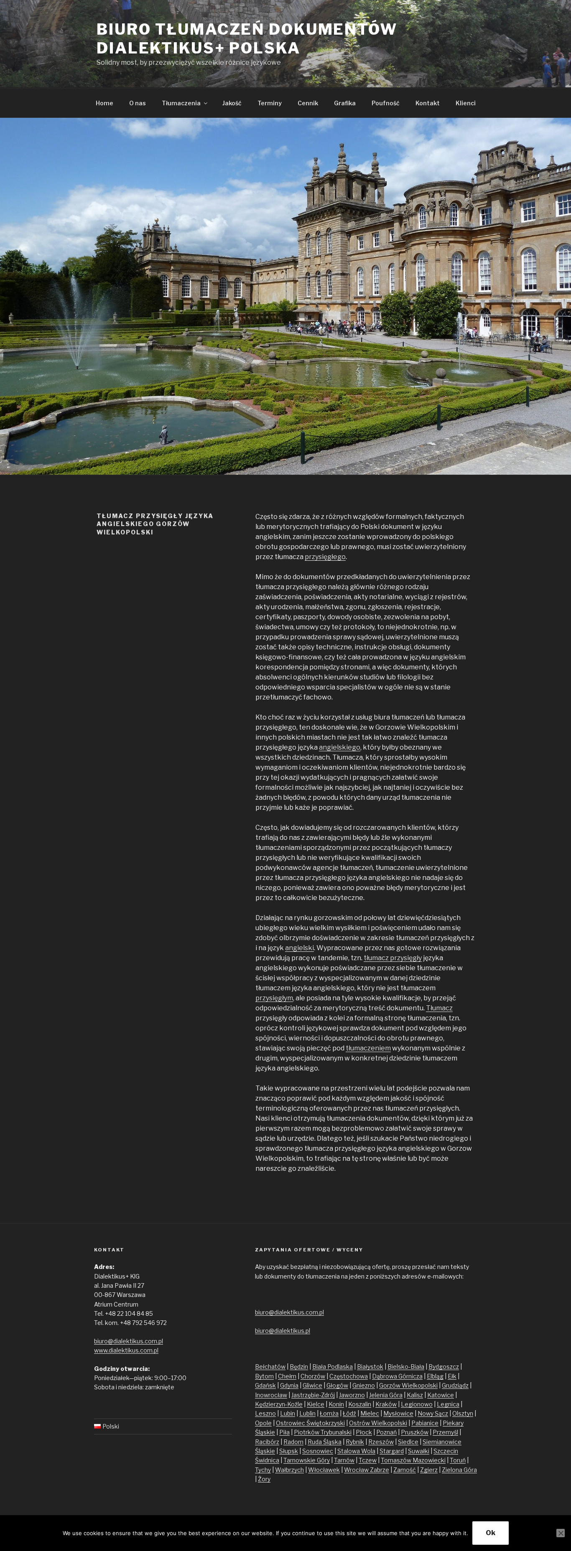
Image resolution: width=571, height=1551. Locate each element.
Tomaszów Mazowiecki (413, 1460)
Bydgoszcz (443, 1366)
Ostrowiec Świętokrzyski (310, 1422)
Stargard (392, 1450)
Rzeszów (381, 1441)
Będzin (299, 1366)
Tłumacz (439, 1008)
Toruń (458, 1460)
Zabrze (379, 1469)
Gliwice (312, 1385)
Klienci (466, 103)
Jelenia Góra (386, 1394)
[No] (560, 1533)
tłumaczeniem (368, 1048)
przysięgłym (274, 998)
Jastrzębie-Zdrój (313, 1394)
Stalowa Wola (356, 1450)
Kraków (386, 1404)
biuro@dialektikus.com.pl (128, 1341)
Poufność (386, 103)
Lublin (307, 1413)
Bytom (264, 1376)
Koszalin (359, 1404)
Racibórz (267, 1441)
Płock (364, 1432)
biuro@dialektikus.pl (282, 1330)
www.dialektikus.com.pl (126, 1350)
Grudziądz (455, 1385)
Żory (264, 1478)
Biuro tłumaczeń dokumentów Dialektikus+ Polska (247, 38)
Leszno (265, 1413)
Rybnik (355, 1441)
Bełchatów (270, 1366)
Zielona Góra (459, 1469)
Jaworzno (352, 1394)
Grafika (345, 103)
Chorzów (313, 1376)
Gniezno (363, 1385)
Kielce (315, 1404)
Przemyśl (445, 1432)
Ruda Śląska (325, 1441)
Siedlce (408, 1441)
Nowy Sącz (433, 1413)
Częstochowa (348, 1376)
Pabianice (424, 1422)
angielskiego (339, 747)
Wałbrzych (289, 1469)
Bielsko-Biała (405, 1366)
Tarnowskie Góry (306, 1460)
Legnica (448, 1404)
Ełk (452, 1376)
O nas (137, 103)
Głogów (337, 1385)
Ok (490, 1533)
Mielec (369, 1413)
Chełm (287, 1376)
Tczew (368, 1460)
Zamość (404, 1469)
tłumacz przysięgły (393, 958)
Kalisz (415, 1394)
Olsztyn (462, 1413)
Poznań (386, 1432)
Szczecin (445, 1450)
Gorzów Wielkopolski (408, 1385)
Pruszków (414, 1432)
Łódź (349, 1413)
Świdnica (267, 1460)
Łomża (329, 1413)
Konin (336, 1404)
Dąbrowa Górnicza (397, 1376)
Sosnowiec (317, 1450)
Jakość (232, 103)
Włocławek (324, 1469)
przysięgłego (325, 557)
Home (104, 103)
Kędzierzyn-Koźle (279, 1404)
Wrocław (357, 1469)
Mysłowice (398, 1413)
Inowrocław (271, 1394)
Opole (263, 1422)
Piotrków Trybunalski (323, 1432)
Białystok (370, 1366)
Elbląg (435, 1376)
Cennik (308, 103)
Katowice (440, 1394)
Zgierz (429, 1469)
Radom (293, 1441)
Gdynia (289, 1385)
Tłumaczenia (181, 103)
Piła (284, 1432)
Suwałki (418, 1450)
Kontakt (428, 103)
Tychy (263, 1469)
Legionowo (417, 1404)
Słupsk (288, 1450)
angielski (299, 948)
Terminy (269, 103)
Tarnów (344, 1460)
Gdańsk (265, 1385)
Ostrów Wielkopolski (378, 1422)
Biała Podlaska (332, 1366)
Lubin (287, 1413)
